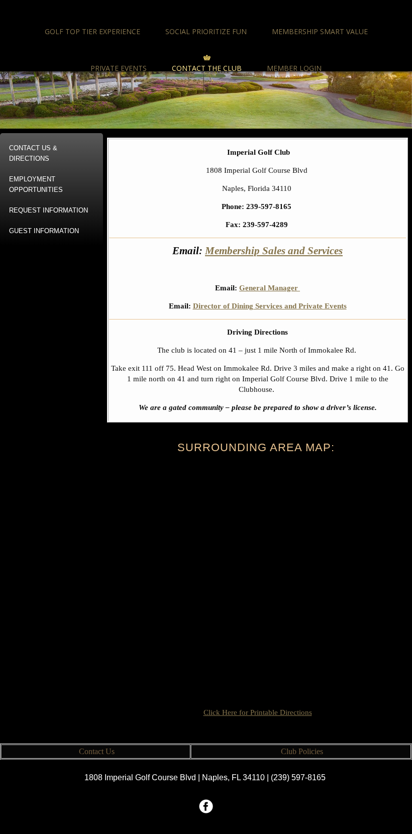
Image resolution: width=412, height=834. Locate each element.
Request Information (48, 210)
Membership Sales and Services (274, 251)
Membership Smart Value (320, 31)
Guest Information (44, 231)
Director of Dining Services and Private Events (270, 306)
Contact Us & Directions (33, 153)
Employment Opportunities (36, 184)
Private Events (118, 68)
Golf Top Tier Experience (92, 31)
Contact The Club (207, 68)
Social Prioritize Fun (206, 31)
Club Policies (302, 751)
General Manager (269, 288)
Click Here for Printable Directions (257, 712)
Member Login (294, 68)
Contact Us (97, 751)
